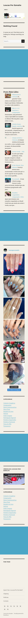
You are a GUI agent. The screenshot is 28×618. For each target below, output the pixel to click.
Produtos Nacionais (9, 422)
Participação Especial (9, 418)
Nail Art (5, 413)
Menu (6, 9)
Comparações (7, 405)
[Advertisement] (14, 63)
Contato (5, 601)
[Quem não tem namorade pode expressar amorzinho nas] (14, 264)
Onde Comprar (7, 415)
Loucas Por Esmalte (12, 5)
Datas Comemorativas (9, 407)
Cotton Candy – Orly (18, 151)
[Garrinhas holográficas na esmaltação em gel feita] (14, 286)
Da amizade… (16, 179)
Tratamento (7, 426)
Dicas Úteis (6, 409)
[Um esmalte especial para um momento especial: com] (14, 373)
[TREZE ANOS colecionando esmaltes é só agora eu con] (14, 308)
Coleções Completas (9, 403)
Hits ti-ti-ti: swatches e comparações (16, 110)
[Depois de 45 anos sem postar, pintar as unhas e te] (14, 352)
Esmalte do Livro (8, 411)
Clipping (6, 593)
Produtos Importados (9, 420)
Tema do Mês (7, 424)
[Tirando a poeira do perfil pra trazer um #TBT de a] (14, 330)
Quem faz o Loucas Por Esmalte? (13, 590)
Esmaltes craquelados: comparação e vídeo (18, 195)
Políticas (5, 597)
